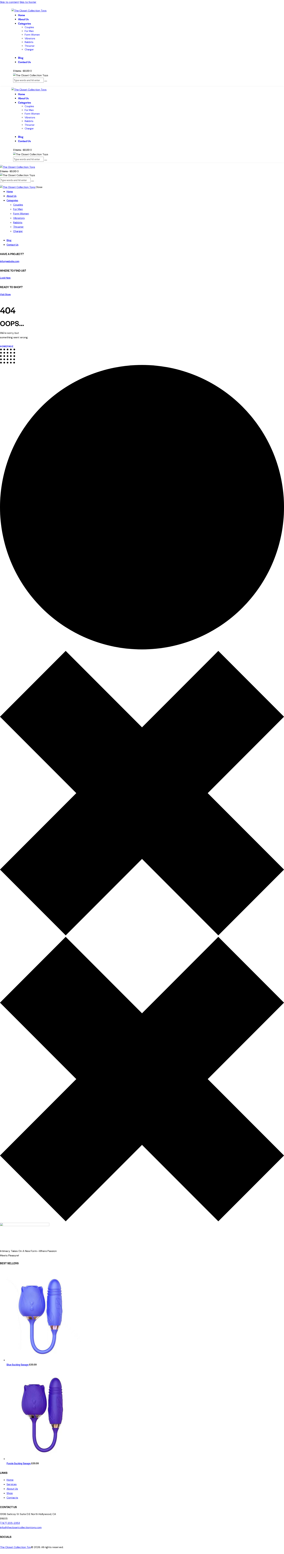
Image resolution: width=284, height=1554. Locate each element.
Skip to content (9, 2)
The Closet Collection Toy (15, 1547)
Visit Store (5, 294)
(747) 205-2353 (10, 1523)
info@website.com (9, 261)
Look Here (5, 277)
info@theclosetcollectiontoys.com (21, 1527)
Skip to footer (28, 2)
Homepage (6, 346)
